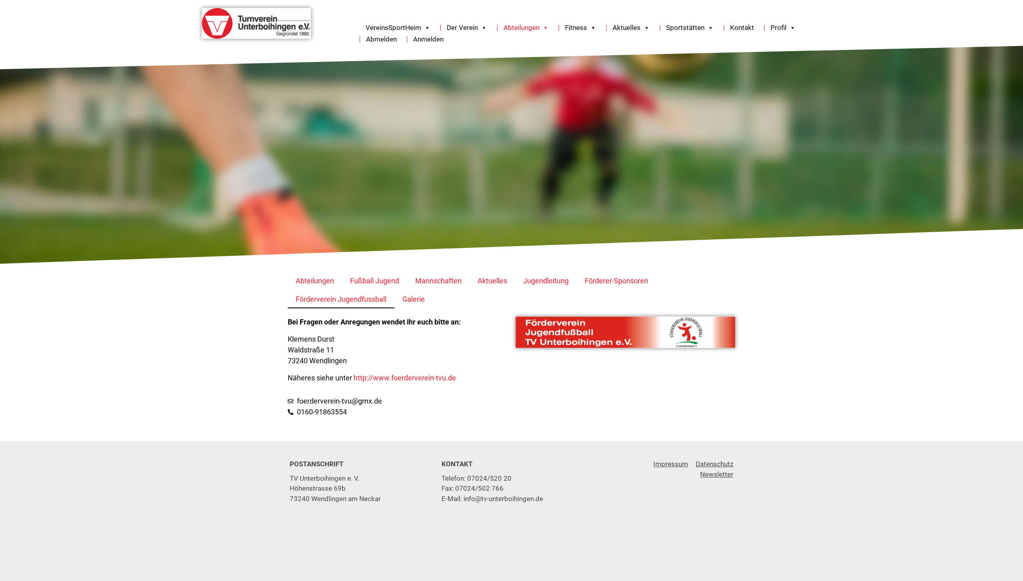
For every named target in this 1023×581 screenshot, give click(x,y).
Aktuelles (492, 281)
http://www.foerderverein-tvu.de (405, 378)
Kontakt (742, 28)
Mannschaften (438, 281)
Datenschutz (714, 464)
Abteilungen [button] (521, 28)
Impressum (670, 464)
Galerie (413, 299)
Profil (778, 28)
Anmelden (428, 39)
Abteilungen (315, 281)
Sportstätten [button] (685, 28)
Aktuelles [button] (627, 28)
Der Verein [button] (462, 28)
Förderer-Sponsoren (616, 281)
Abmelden (381, 39)
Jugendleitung (546, 281)
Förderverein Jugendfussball (341, 299)
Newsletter (716, 474)
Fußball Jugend (374, 281)
